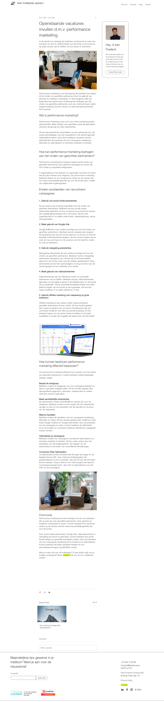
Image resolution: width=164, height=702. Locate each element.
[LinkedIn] (122, 689)
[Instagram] (131, 689)
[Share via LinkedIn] (49, 592)
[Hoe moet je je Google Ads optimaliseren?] (51, 614)
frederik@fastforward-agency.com (130, 666)
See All (95, 602)
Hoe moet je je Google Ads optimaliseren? (50, 626)
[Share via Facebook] (40, 592)
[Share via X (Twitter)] (45, 592)
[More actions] (96, 17)
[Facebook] (127, 689)
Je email (14, 673)
